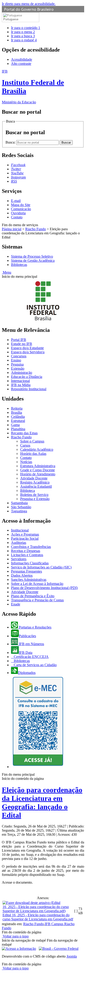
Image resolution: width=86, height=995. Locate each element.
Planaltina (18, 429)
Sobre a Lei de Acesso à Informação (37, 584)
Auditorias (18, 543)
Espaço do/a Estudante (27, 348)
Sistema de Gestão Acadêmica (33, 260)
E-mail (16, 201)
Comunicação (21, 209)
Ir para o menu (23, 32)
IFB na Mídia (21, 385)
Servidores (18, 559)
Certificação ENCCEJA (31, 657)
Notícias (26, 462)
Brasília (16, 412)
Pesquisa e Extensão (35, 499)
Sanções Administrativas (28, 579)
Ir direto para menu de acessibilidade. (28, 4)
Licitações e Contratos (27, 555)
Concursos (18, 356)
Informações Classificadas (30, 563)
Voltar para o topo (15, 936)
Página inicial (11, 229)
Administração (21, 372)
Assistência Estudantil (36, 486)
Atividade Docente (33, 478)
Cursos (25, 445)
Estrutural (18, 421)
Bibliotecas (19, 265)
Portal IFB (18, 340)
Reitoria (16, 408)
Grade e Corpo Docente (37, 470)
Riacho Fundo (35, 229)
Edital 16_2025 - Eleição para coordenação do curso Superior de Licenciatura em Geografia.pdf (38, 917)
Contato (16, 217)
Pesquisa (17, 364)
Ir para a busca (23, 36)
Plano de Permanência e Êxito (32, 596)
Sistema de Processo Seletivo (32, 256)
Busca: (11, 142)
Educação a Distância (26, 377)
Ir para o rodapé (24, 40)
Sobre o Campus (32, 441)
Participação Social (25, 538)
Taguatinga (19, 511)
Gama (15, 425)
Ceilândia (18, 417)
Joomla (72, 956)
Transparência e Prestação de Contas (37, 600)
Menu (6, 272)
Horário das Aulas (33, 454)
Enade (15, 604)
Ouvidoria (18, 213)
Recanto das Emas (24, 433)
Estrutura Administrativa (37, 466)
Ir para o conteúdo (25, 28)
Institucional (20, 530)
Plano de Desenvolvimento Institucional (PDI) (44, 588)
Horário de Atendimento (37, 474)
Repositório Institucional (28, 389)
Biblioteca (27, 490)
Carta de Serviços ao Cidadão (35, 665)
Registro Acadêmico (35, 482)
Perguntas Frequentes (26, 571)
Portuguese (10, 19)
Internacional (20, 381)
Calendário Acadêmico (36, 449)
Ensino (16, 360)
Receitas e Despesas (25, 551)
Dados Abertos (22, 575)
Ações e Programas (25, 534)
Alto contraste (21, 63)
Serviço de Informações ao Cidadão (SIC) (41, 567)
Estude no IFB (21, 344)
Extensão (17, 368)
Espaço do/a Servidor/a (27, 352)
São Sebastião (21, 507)
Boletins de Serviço (34, 495)
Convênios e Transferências (31, 547)
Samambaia (19, 503)
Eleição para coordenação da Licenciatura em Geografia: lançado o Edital (42, 802)
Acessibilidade (21, 59)
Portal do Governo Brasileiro (29, 9)
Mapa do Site (20, 205)
